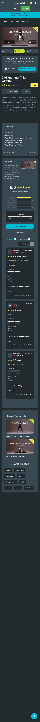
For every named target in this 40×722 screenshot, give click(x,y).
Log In (15, 9)
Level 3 (8, 488)
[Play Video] (20, 37)
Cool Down (32, 51)
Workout (19, 51)
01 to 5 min (29, 488)
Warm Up (7, 51)
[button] (27, 295)
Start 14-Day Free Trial (27, 69)
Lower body (10, 476)
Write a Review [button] (21, 227)
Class (5, 21)
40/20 (23, 482)
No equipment (10, 482)
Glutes (8, 470)
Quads (21, 476)
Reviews (25, 21)
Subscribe (10, 69)
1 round (18, 488)
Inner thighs (20, 470)
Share (25, 91)
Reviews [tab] (10, 239)
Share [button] (12, 291)
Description (14, 21)
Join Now (25, 9)
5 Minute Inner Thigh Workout (18, 287)
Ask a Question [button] (20, 232)
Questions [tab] (23, 239)
